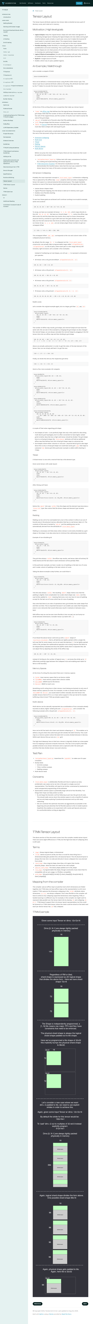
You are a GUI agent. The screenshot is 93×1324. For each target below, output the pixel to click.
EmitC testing (7, 42)
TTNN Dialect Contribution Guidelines (11, 152)
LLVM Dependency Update (10, 127)
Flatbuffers (6, 124)
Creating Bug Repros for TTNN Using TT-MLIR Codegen (13, 116)
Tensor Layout (8, 181)
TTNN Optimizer (8, 192)
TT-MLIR (5, 10)
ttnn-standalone (8, 68)
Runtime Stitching (8, 177)
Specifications (7, 174)
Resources (50, 3)
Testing (5, 35)
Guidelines (6, 144)
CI (4, 198)
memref (44, 125)
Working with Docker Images (11, 27)
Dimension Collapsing (42, 138)
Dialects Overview (8, 140)
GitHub (88, 3)
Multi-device (39, 149)
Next (85, 1304)
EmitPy (5, 61)
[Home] (33, 11)
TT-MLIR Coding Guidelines (11, 148)
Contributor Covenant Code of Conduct (12, 205)
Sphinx (41, 1314)
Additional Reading (9, 201)
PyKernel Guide (7, 108)
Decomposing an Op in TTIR (11, 167)
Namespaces (7, 137)
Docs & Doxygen (8, 170)
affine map (46, 111)
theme (51, 1314)
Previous (37, 1304)
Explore (79, 3)
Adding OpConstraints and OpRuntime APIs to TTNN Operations (11, 161)
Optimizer (6, 105)
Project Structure (8, 133)
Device (5, 188)
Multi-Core (38, 140)
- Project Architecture (13, 86)
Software (30, 3)
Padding (37, 144)
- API (8, 82)
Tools (44, 3)
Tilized (37, 142)
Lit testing (6, 39)
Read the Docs (66, 1314)
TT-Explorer (6, 72)
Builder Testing (7, 99)
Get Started (23, 3)
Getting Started (7, 23)
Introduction (7, 17)
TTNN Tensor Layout (9, 184)
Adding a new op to (12, 92)
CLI (8, 78)
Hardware (38, 3)
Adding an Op (7, 156)
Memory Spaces (40, 146)
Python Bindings (8, 120)
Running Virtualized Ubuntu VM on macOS (13, 31)
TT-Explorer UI (7, 75)
